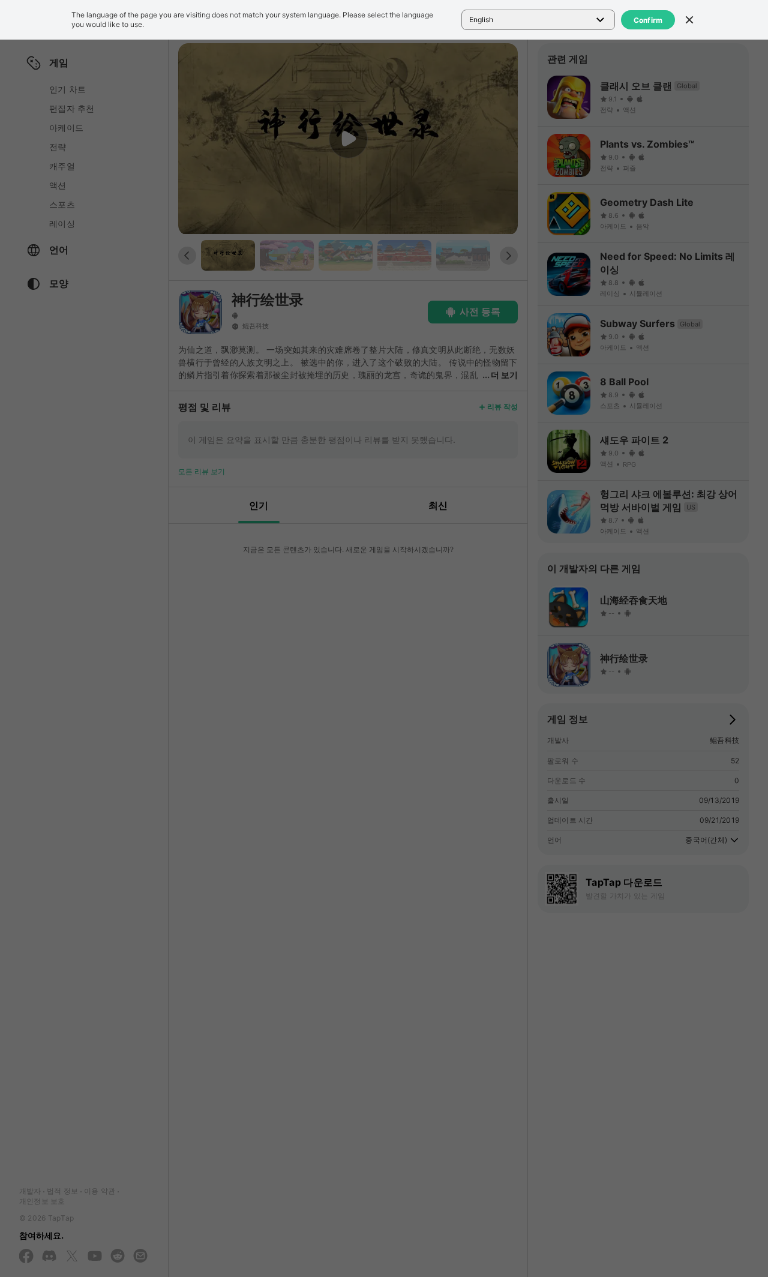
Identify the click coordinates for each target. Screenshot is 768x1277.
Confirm (648, 20)
